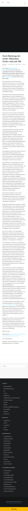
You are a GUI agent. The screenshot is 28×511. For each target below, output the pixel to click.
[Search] (14, 366)
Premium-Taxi (6, 395)
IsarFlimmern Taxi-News (9, 388)
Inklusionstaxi (7, 441)
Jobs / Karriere (7, 409)
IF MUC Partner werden (8, 479)
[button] (25, 3)
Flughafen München (8, 400)
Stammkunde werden (8, 438)
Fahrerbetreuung (7, 484)
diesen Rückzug (8, 76)
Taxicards (6, 429)
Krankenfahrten (7, 443)
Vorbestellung (7, 420)
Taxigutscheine (7, 461)
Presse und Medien (8, 386)
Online (5, 427)
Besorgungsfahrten (8, 452)
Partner (5, 404)
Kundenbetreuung (8, 436)
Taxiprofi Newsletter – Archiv (10, 482)
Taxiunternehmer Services (9, 486)
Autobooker (6, 425)
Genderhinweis (18, 503)
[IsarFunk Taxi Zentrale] (7, 3)
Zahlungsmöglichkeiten (9, 457)
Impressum (6, 411)
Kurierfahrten (7, 450)
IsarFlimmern (18, 64)
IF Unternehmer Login (8, 477)
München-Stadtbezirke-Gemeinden (11, 407)
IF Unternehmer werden (9, 475)
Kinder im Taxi (7, 445)
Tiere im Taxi (6, 454)
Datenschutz (6, 413)
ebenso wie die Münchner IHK (9, 304)
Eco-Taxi (5, 393)
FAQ (4, 391)
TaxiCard (6, 459)
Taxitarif (6, 402)
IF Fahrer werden (7, 470)
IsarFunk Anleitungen (8, 491)
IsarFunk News (12, 64)
